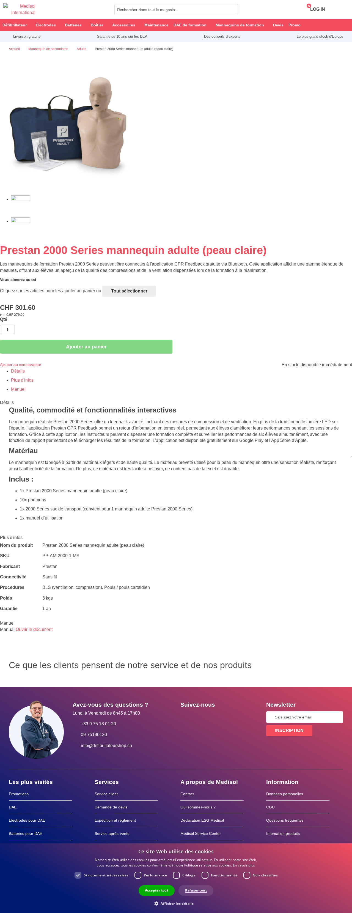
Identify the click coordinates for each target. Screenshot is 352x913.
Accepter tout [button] (156, 890)
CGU (270, 807)
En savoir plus (244, 865)
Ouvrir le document (34, 629)
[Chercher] (232, 9)
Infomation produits (283, 833)
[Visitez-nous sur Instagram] (218, 717)
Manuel (18, 389)
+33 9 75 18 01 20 (98, 723)
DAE (12, 807)
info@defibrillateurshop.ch (106, 745)
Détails (18, 371)
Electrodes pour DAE (27, 820)
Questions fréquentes (285, 820)
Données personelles (284, 794)
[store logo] (19, 9)
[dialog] (176, 878)
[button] (176, 903)
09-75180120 (94, 734)
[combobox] (176, 9)
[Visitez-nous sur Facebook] (186, 717)
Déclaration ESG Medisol (202, 820)
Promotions (19, 794)
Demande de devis (111, 807)
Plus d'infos (22, 380)
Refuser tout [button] (196, 890)
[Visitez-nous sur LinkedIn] (202, 717)
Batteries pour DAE (25, 833)
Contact (187, 794)
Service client (106, 794)
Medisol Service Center (200, 833)
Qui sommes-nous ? (198, 807)
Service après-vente (112, 833)
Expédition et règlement (115, 820)
